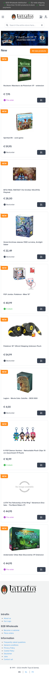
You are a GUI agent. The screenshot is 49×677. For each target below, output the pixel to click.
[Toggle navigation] (3, 17)
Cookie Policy (9, 651)
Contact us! (8, 659)
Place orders (9, 633)
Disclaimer (8, 654)
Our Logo (7, 621)
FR (33, 672)
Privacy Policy (9, 648)
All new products (39, 51)
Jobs (6, 656)
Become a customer (11, 630)
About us (7, 618)
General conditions (11, 645)
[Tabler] (23, 17)
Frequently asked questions (14, 642)
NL (26, 672)
